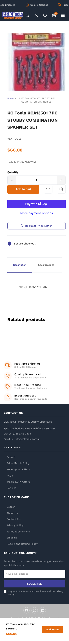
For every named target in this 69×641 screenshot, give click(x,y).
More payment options (36, 213)
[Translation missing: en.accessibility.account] (36, 15)
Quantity (12, 172)
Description (19, 265)
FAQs (10, 475)
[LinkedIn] (43, 610)
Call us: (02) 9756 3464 (17, 433)
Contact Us (13, 519)
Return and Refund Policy (22, 543)
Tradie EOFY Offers (18, 481)
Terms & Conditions (18, 531)
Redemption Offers (18, 469)
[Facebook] (26, 610)
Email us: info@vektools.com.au (22, 439)
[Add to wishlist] (48, 189)
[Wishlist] (45, 15)
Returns (11, 487)
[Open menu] (63, 15)
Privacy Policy (15, 525)
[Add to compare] (61, 189)
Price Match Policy (18, 463)
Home (10, 98)
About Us (12, 513)
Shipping (12, 537)
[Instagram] (34, 610)
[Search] (27, 15)
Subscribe (34, 583)
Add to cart (23, 189)
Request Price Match (38, 225)
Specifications (46, 265)
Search (11, 457)
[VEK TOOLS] (12, 15)
